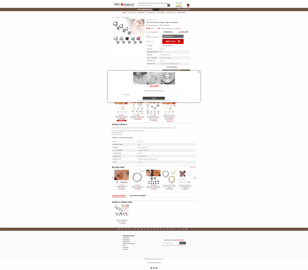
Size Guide (125, 247)
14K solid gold (151, 12)
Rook (158, 3)
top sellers (131, 12)
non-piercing (181, 12)
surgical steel (171, 12)
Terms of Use (150, 262)
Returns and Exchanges (129, 243)
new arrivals (141, 12)
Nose (140, 3)
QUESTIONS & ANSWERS (138, 195)
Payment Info (126, 239)
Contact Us (125, 249)
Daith (151, 3)
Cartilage (144, 3)
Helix (148, 3)
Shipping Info (126, 241)
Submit (183, 243)
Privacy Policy (157, 262)
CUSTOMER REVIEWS (119, 195)
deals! (124, 12)
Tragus (162, 3)
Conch (154, 3)
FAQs (124, 245)
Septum (166, 3)
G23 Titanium (161, 12)
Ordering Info (126, 237)
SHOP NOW (156, 9)
